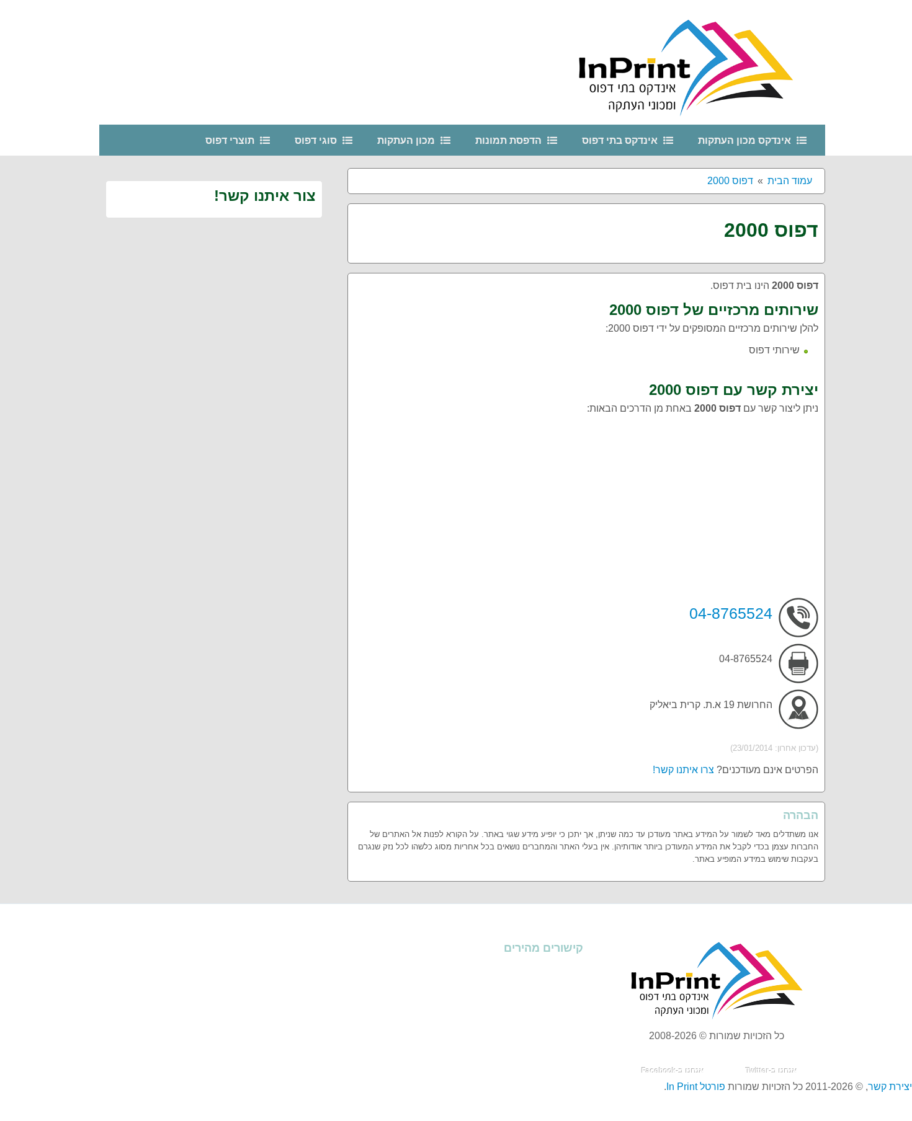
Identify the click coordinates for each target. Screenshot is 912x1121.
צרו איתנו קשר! (683, 769)
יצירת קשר (890, 1086)
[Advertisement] (586, 511)
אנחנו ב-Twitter (771, 1070)
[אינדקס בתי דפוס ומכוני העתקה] (701, 61)
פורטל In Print (695, 1086)
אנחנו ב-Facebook (673, 1070)
